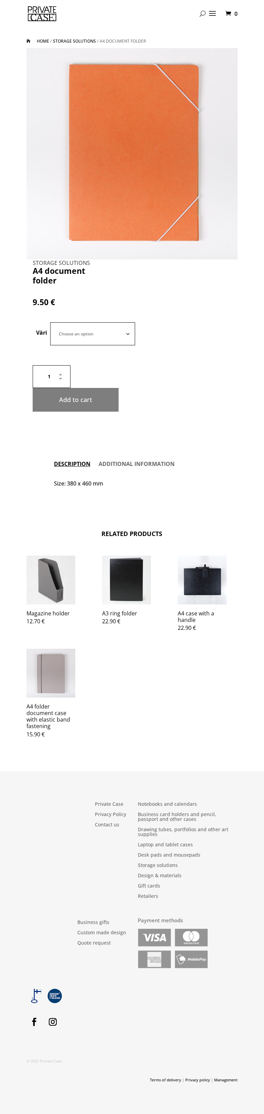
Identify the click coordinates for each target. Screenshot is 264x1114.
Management (226, 1079)
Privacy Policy (110, 814)
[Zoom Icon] (132, 153)
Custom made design (101, 933)
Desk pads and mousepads (169, 855)
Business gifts (93, 922)
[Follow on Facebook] (34, 1022)
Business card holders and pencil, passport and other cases (177, 817)
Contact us (107, 825)
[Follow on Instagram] (53, 1022)
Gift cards (149, 886)
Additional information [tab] (137, 464)
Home (43, 41)
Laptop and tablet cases (165, 845)
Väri (41, 332)
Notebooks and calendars (167, 804)
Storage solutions (74, 41)
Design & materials (160, 876)
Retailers (148, 896)
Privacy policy (197, 1079)
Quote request (94, 943)
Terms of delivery (165, 1079)
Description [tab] (72, 464)
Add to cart (75, 400)
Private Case (109, 804)
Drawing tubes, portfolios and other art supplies (183, 832)
